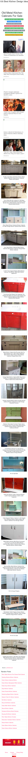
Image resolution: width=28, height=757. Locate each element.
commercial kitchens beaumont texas (14, 35)
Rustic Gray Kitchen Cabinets (9, 685)
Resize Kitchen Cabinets (7, 722)
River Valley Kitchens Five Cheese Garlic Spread (13, 674)
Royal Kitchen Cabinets (7, 688)
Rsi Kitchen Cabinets (7, 700)
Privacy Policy (20, 752)
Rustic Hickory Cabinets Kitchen (9, 680)
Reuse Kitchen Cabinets (7, 708)
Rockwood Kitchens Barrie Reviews (10, 711)
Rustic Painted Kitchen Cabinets (9, 691)
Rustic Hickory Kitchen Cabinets (9, 728)
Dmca (6, 752)
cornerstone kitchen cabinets (14, 21)
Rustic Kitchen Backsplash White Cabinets (12, 683)
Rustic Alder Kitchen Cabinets (9, 705)
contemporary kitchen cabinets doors (14, 32)
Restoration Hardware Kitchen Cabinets (11, 719)
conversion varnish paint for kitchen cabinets (14, 30)
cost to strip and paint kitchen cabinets (14, 19)
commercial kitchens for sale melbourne (14, 26)
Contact (12, 752)
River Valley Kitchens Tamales (9, 717)
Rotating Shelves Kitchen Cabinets (10, 677)
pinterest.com (9, 667)
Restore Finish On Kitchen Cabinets (10, 697)
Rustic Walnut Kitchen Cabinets (9, 725)
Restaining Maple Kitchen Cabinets (10, 694)
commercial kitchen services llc (14, 23)
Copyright (14, 754)
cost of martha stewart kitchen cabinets (14, 28)
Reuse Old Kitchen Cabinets (8, 702)
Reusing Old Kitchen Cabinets (9, 714)
